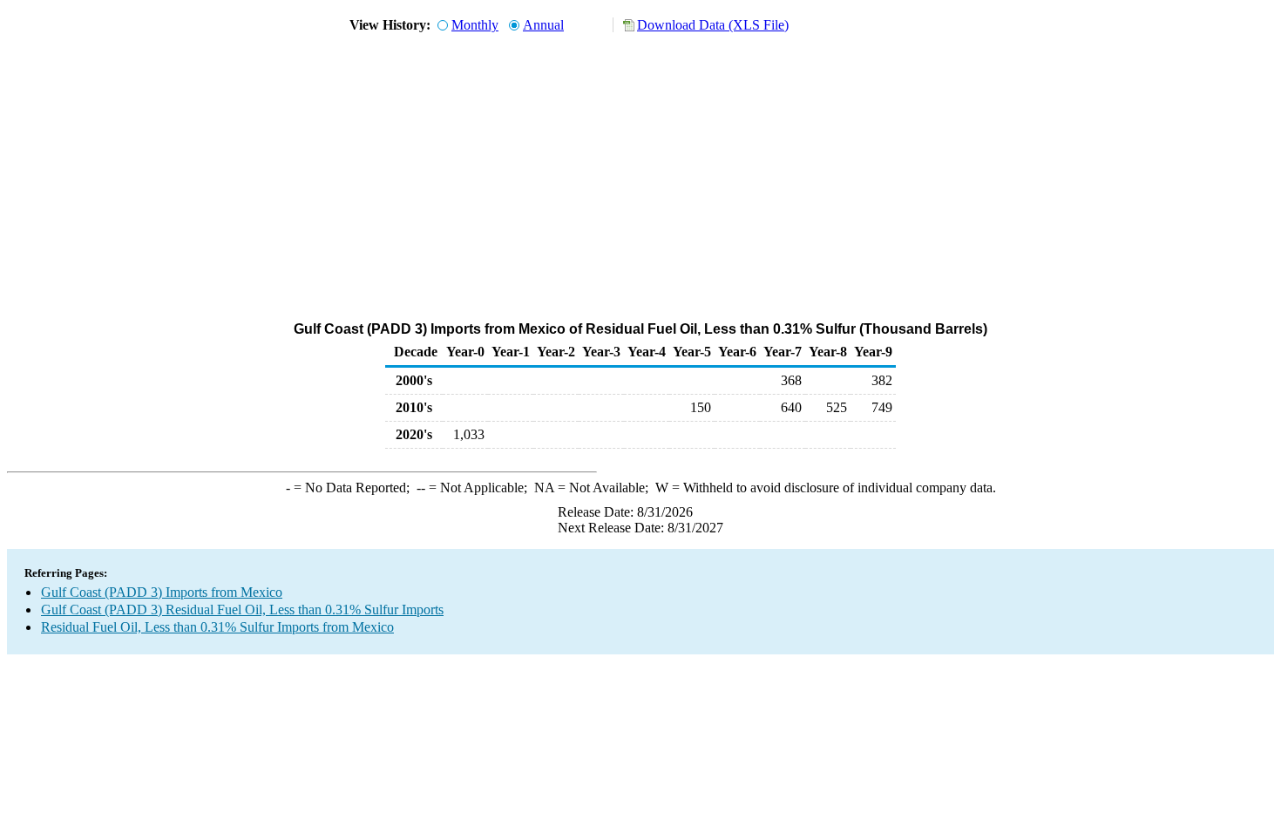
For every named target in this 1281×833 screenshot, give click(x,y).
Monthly (474, 24)
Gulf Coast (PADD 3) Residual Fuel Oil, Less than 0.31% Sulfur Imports (242, 609)
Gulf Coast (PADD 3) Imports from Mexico (161, 592)
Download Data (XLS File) (713, 24)
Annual (543, 24)
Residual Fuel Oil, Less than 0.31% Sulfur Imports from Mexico (217, 627)
